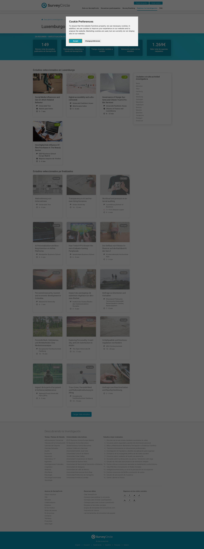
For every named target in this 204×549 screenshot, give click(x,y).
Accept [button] (75, 41)
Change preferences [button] (92, 41)
